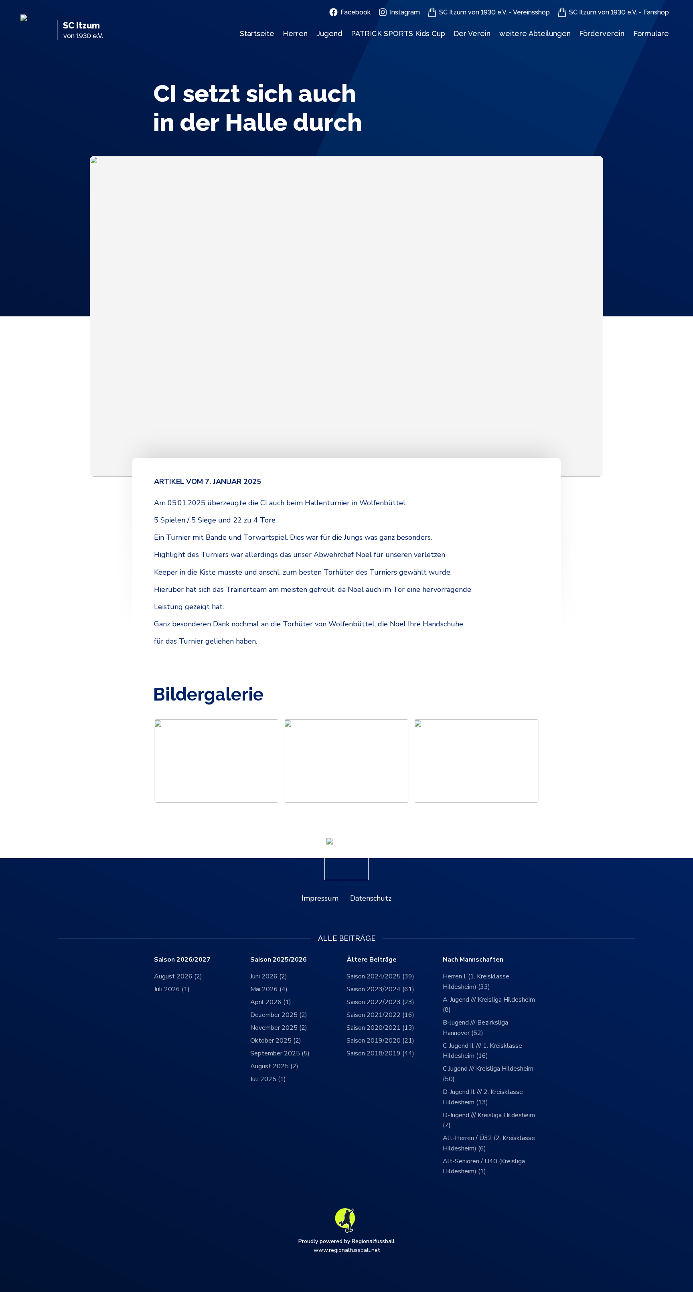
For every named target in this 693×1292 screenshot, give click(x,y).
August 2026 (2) (178, 976)
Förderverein (601, 33)
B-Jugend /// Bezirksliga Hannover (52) (475, 1027)
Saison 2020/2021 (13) (380, 1027)
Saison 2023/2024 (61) (380, 989)
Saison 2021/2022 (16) (380, 1015)
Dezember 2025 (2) (278, 1015)
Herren (295, 33)
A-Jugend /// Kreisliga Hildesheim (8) (489, 1005)
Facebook (355, 12)
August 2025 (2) (274, 1066)
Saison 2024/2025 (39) (380, 976)
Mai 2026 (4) (269, 989)
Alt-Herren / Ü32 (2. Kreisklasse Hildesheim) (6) (489, 1143)
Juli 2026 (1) (172, 989)
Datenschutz (370, 898)
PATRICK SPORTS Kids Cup (398, 33)
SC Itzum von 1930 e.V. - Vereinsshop (494, 12)
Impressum (320, 898)
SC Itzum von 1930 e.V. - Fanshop (619, 12)
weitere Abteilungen (535, 33)
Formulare (651, 33)
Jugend (329, 33)
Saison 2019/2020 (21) (380, 1040)
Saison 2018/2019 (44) (380, 1053)
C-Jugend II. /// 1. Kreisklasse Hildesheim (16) (482, 1051)
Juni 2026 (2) (268, 976)
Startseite (257, 33)
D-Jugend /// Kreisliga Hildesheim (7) (489, 1120)
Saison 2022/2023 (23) (380, 1002)
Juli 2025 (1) (268, 1079)
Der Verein (472, 33)
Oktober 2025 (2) (275, 1040)
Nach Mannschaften (473, 960)
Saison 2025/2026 (278, 960)
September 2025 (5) (280, 1053)
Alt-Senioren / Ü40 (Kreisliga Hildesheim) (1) (484, 1166)
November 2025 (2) (278, 1027)
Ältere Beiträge (371, 960)
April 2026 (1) (270, 1002)
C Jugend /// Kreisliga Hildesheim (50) (488, 1073)
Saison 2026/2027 (182, 960)
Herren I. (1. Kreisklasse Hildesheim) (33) (476, 981)
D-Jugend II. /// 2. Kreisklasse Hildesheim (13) (483, 1097)
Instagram (405, 12)
